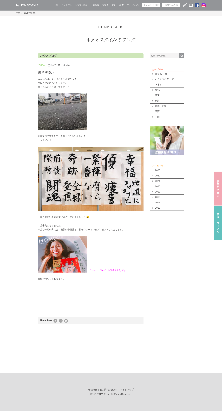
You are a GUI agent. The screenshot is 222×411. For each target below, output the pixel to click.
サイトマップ (127, 389)
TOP (56, 5)
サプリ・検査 (117, 5)
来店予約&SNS (171, 5)
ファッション (133, 5)
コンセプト (67, 5)
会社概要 (92, 389)
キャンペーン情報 (151, 5)
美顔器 (96, 5)
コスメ (105, 5)
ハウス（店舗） (82, 5)
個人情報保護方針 (109, 389)
